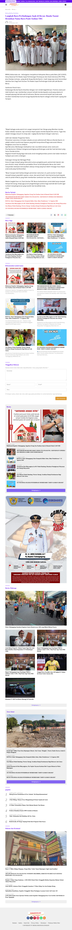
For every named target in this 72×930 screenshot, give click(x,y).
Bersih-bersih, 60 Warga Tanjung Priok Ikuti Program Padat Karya (27, 821)
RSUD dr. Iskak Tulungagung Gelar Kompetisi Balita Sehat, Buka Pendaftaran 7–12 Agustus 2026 (31, 201)
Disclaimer (43, 923)
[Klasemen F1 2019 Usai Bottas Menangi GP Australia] (20, 688)
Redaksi (14, 923)
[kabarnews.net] (13, 4)
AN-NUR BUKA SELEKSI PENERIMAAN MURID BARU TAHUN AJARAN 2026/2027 (28, 208)
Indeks (20, 923)
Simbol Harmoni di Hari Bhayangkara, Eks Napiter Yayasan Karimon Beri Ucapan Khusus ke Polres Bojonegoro (33, 767)
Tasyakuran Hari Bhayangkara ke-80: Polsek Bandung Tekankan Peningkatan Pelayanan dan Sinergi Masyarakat (35, 203)
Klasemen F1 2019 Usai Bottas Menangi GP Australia (19, 699)
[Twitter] (31, 918)
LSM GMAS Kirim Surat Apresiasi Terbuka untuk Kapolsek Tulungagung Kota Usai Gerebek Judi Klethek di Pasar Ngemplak (34, 896)
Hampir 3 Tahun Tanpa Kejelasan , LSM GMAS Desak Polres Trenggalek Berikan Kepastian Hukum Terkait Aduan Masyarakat (34, 880)
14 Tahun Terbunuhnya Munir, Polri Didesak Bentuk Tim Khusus (27, 805)
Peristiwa (15, 13)
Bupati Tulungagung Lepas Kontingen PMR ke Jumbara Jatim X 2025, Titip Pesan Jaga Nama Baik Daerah (51, 649)
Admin (10, 21)
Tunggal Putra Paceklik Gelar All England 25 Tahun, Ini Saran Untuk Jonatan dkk (51, 672)
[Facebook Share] (51, 215)
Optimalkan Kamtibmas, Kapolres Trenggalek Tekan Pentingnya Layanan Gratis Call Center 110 (31, 891)
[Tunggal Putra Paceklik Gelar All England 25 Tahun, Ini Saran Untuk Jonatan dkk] (52, 662)
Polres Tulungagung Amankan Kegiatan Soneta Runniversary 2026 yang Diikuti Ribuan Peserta (31, 627)
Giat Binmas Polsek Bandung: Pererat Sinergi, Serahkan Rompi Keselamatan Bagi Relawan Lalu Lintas (33, 206)
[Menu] (6, 4)
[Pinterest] (34, 918)
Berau (7, 13)
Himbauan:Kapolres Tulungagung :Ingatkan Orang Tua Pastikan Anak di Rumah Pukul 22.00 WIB (32, 194)
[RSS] (44, 918)
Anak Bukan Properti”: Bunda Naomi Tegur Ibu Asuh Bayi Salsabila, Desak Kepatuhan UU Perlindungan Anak (19, 649)
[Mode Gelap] (66, 4)
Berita (11, 13)
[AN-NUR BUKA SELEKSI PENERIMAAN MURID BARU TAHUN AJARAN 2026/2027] (57, 247)
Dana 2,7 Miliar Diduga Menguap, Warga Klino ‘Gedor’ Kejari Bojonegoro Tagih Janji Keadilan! (31, 869)
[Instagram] (37, 918)
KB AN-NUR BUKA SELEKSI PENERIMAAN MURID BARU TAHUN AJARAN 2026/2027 (31, 777)
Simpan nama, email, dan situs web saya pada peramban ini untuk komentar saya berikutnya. (34, 394)
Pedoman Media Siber (54, 923)
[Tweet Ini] (54, 215)
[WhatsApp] (41, 918)
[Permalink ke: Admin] (6, 22)
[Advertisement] (36, 114)
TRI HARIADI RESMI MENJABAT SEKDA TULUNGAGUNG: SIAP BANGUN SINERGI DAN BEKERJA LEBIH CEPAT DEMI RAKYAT (34, 197)
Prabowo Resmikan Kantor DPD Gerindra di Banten (23, 810)
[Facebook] (28, 918)
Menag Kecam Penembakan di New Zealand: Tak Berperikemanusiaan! (28, 794)
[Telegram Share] (61, 215)
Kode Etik (26, 923)
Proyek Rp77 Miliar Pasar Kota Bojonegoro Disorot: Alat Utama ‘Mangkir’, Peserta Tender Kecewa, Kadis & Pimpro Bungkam (36, 751)
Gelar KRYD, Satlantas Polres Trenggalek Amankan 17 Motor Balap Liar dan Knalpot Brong (30, 886)
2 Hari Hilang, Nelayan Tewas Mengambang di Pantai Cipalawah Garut (28, 799)
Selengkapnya (35, 490)
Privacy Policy (35, 923)
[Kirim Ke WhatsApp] (65, 215)
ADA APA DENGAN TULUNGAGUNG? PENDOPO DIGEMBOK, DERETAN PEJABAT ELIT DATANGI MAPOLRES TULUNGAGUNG (33, 874)
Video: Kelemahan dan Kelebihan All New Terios (22, 816)
